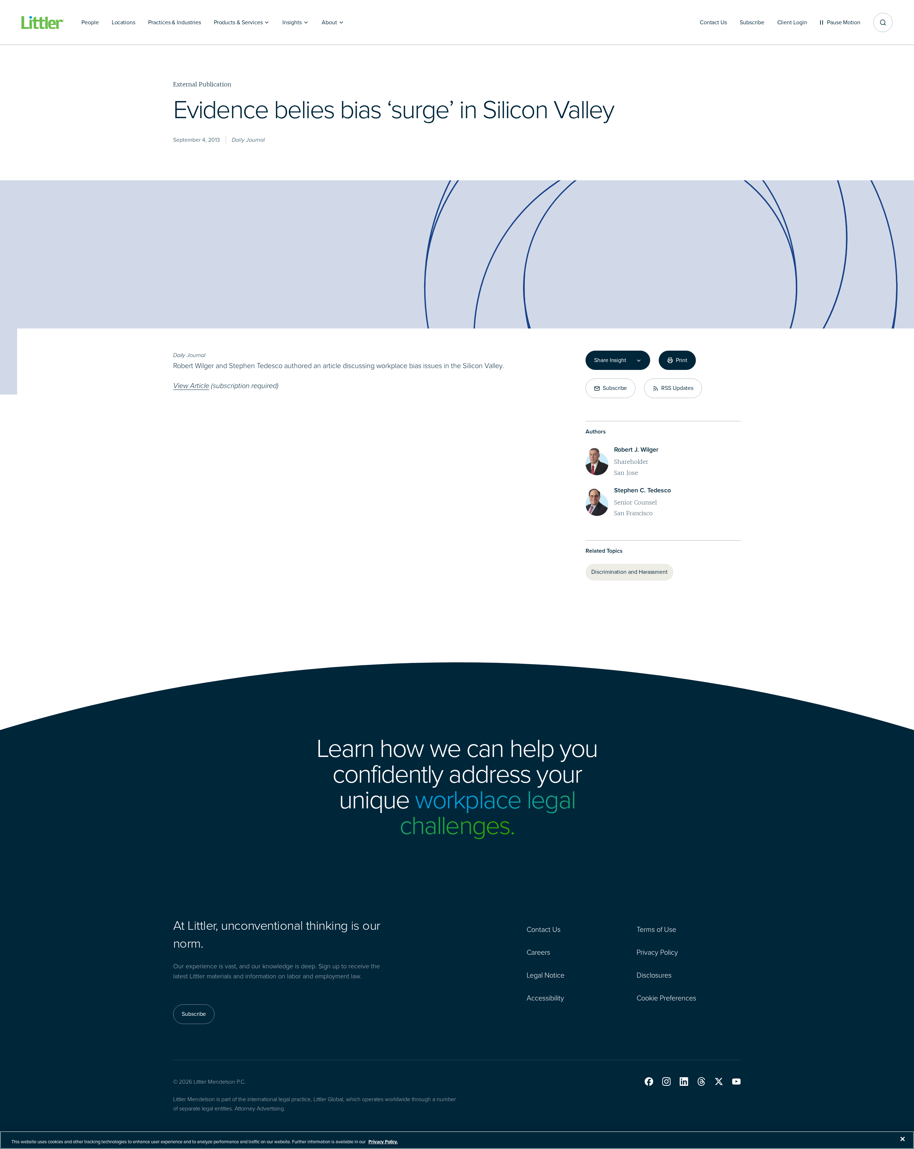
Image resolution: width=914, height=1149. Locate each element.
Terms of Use (656, 929)
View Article (191, 385)
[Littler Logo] (42, 22)
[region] (457, 1140)
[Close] (902, 1139)
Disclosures (654, 975)
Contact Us (544, 929)
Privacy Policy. (383, 1141)
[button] (648, 1081)
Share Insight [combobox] (610, 360)
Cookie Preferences (666, 998)
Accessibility (545, 998)
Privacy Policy (657, 952)
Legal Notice (545, 975)
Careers (538, 952)
